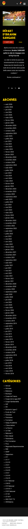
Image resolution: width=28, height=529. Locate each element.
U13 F (7, 465)
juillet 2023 (9, 202)
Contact (4, 523)
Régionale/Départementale (14, 446)
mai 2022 (8, 239)
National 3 (8, 433)
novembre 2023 (10, 191)
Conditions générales (9, 525)
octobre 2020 (10, 289)
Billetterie (8, 391)
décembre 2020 (10, 284)
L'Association (10, 425)
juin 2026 (8, 110)
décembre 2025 (10, 125)
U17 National (9, 481)
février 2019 (9, 342)
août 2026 (8, 104)
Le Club (8, 431)
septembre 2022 (11, 228)
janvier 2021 (9, 281)
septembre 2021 (11, 260)
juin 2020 (8, 300)
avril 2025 (8, 147)
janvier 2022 (9, 249)
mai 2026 (8, 112)
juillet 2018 (9, 360)
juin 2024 (8, 173)
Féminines (9, 417)
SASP (7, 452)
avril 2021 (8, 273)
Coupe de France (11, 396)
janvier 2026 (9, 123)
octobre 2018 (10, 352)
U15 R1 (7, 475)
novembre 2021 (10, 255)
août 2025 (8, 136)
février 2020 (9, 310)
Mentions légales (16, 523)
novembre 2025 (10, 128)
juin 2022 (8, 236)
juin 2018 (8, 363)
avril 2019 (8, 337)
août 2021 (8, 263)
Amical (7, 386)
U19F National (10, 491)
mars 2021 (9, 276)
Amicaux (8, 388)
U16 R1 (7, 478)
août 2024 (8, 168)
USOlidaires (9, 502)
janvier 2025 (9, 154)
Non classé (9, 436)
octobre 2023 (10, 194)
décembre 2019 (10, 315)
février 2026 (9, 120)
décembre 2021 (10, 252)
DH (6, 407)
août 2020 (8, 294)
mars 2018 (9, 371)
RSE (6, 449)
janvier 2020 (9, 313)
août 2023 (8, 199)
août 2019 (8, 326)
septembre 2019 (11, 323)
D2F (6, 404)
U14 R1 (7, 470)
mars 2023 (9, 212)
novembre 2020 (10, 286)
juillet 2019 (9, 329)
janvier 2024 (9, 186)
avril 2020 (8, 305)
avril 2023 (8, 210)
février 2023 (9, 215)
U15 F (7, 473)
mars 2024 (9, 181)
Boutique (8, 394)
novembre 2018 (10, 350)
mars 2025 (9, 149)
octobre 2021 (10, 257)
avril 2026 (8, 115)
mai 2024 (8, 176)
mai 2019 (8, 334)
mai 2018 (8, 366)
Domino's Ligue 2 (11, 409)
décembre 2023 (10, 189)
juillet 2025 (9, 139)
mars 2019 (9, 339)
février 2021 (9, 278)
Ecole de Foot (10, 412)
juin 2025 (8, 141)
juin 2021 (8, 268)
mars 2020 (9, 308)
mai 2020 (8, 302)
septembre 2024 (11, 165)
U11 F (7, 460)
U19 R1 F (8, 489)
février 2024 (9, 183)
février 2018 (9, 374)
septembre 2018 (11, 355)
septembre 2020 (11, 292)
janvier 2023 (9, 218)
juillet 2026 (9, 107)
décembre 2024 (10, 157)
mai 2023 (8, 207)
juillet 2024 (9, 170)
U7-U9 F (8, 497)
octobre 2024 (10, 162)
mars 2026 (9, 117)
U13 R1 (7, 468)
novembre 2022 (10, 223)
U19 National (9, 486)
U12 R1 (7, 462)
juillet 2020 (9, 297)
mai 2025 (8, 144)
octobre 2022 (10, 226)
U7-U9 (7, 494)
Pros (7, 444)
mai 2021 (8, 271)
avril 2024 (8, 178)
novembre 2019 (10, 318)
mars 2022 (9, 244)
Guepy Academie (11, 423)
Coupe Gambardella (12, 402)
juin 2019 (8, 331)
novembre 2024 (10, 160)
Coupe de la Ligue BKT (13, 399)
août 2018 (8, 358)
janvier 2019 (9, 344)
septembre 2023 (11, 197)
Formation (9, 420)
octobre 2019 (10, 321)
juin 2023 (8, 205)
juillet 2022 (9, 234)
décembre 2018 (10, 347)
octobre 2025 (10, 131)
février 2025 (9, 152)
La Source (8, 428)
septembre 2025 (11, 133)
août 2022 (8, 231)
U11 (6, 457)
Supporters (9, 454)
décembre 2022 (10, 220)
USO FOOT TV (10, 499)
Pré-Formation (10, 441)
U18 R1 (7, 483)
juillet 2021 (9, 265)
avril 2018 (8, 368)
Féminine (8, 415)
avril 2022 (8, 242)
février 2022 (9, 247)
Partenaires (9, 438)
